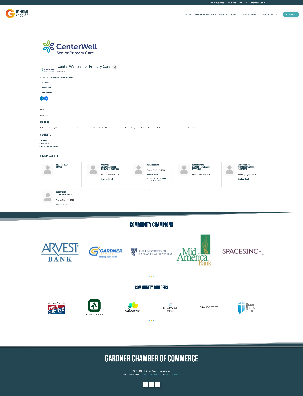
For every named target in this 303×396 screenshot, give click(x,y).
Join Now (291, 14)
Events (223, 15)
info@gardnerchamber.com (152, 374)
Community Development (244, 15)
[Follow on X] (151, 384)
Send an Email (107, 179)
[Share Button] (115, 67)
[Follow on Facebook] (145, 384)
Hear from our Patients (50, 146)
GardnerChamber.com (174, 374)
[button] (149, 276)
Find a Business (216, 3)
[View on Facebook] (46, 100)
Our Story (45, 143)
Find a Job (231, 3)
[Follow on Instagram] (157, 384)
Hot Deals (243, 3)
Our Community (271, 15)
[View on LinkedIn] (42, 100)
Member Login (258, 3)
